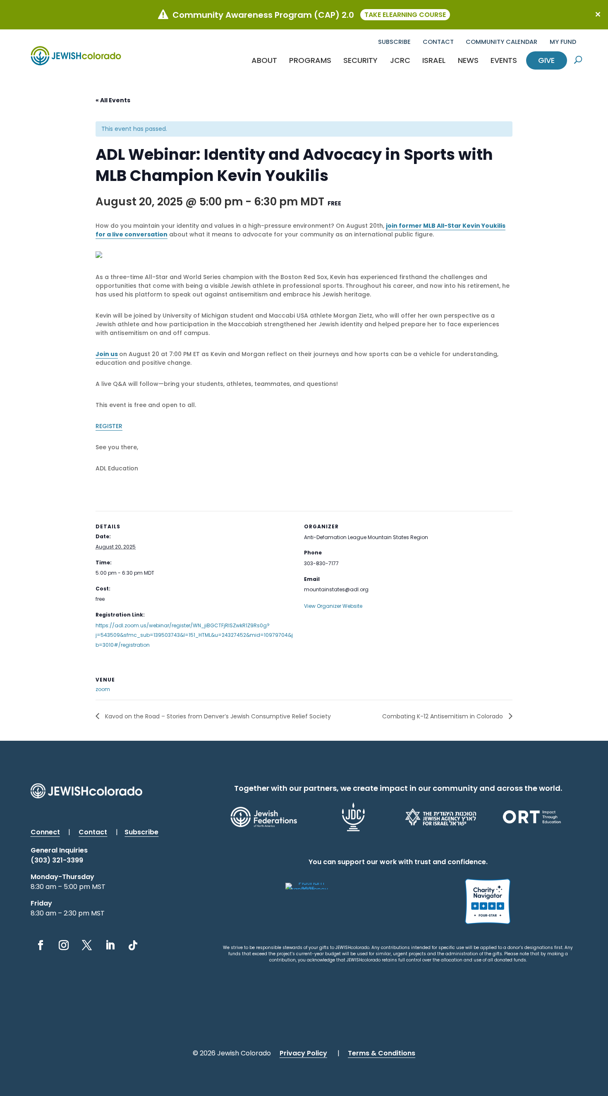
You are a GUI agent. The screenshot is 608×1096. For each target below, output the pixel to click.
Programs (310, 60)
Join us (107, 354)
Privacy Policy (303, 1053)
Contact (438, 42)
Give (546, 60)
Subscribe (394, 42)
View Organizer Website (333, 605)
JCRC (400, 60)
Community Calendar (501, 42)
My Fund (563, 42)
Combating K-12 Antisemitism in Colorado (443, 716)
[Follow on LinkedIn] (110, 945)
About (264, 60)
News (468, 60)
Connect (45, 832)
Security (360, 60)
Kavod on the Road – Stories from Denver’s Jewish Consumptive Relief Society (217, 716)
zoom (103, 689)
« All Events (113, 100)
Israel (433, 60)
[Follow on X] (87, 945)
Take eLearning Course (405, 14)
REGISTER (109, 426)
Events (504, 60)
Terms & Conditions (381, 1053)
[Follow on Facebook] (40, 945)
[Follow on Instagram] (64, 945)
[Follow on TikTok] (133, 945)
